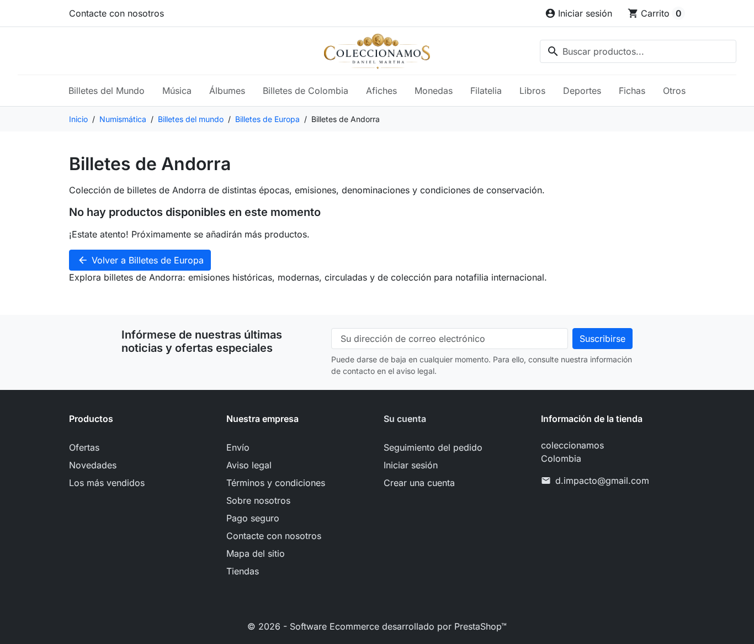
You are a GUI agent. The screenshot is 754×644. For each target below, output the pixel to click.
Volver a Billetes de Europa (140, 260)
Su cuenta (405, 418)
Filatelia (486, 90)
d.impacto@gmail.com (602, 480)
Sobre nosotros (258, 500)
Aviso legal (249, 465)
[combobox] (638, 51)
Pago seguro (252, 518)
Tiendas (242, 571)
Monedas (434, 90)
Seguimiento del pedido (433, 447)
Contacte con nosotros (116, 13)
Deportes (582, 90)
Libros (532, 90)
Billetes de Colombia (305, 90)
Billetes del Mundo (106, 90)
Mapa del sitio (255, 553)
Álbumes (227, 90)
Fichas (632, 90)
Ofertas (84, 447)
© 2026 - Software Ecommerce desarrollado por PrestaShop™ (377, 626)
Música (177, 90)
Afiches (381, 90)
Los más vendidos (107, 482)
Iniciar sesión (411, 465)
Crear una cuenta (419, 482)
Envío (237, 447)
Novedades (92, 465)
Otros (674, 90)
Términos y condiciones (275, 482)
